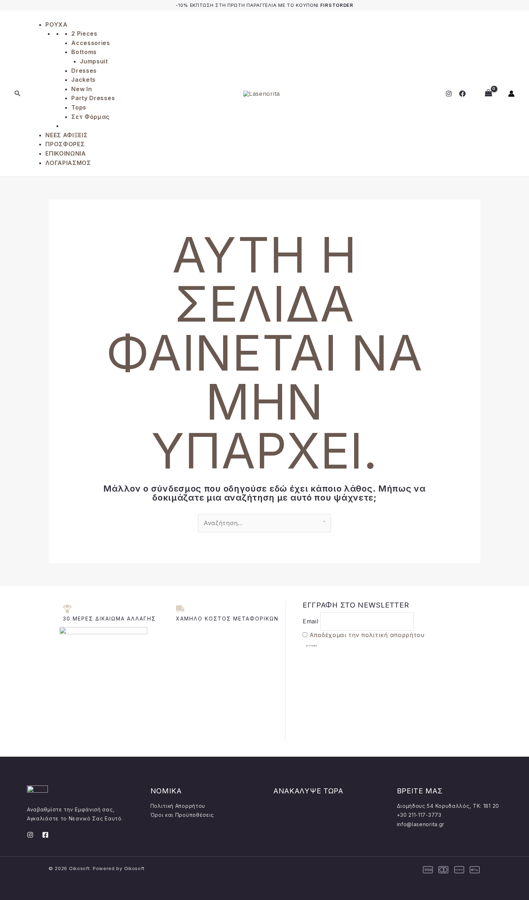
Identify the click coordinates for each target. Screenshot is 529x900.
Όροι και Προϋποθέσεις (182, 815)
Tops (78, 107)
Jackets (83, 79)
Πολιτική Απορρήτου (177, 806)
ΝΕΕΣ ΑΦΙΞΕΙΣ (66, 135)
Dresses (84, 70)
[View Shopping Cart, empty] (488, 93)
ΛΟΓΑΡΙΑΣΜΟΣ (68, 162)
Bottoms (84, 51)
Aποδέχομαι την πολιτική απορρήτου (367, 635)
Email (310, 621)
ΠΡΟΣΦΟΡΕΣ (65, 144)
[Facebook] (462, 93)
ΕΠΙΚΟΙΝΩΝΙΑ (65, 153)
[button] (17, 93)
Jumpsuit (94, 61)
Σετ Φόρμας (90, 116)
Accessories (90, 42)
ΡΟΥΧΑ (56, 24)
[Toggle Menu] (31, 17)
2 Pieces (84, 33)
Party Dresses (93, 98)
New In (81, 89)
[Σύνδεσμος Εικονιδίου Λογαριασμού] (511, 93)
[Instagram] (449, 93)
